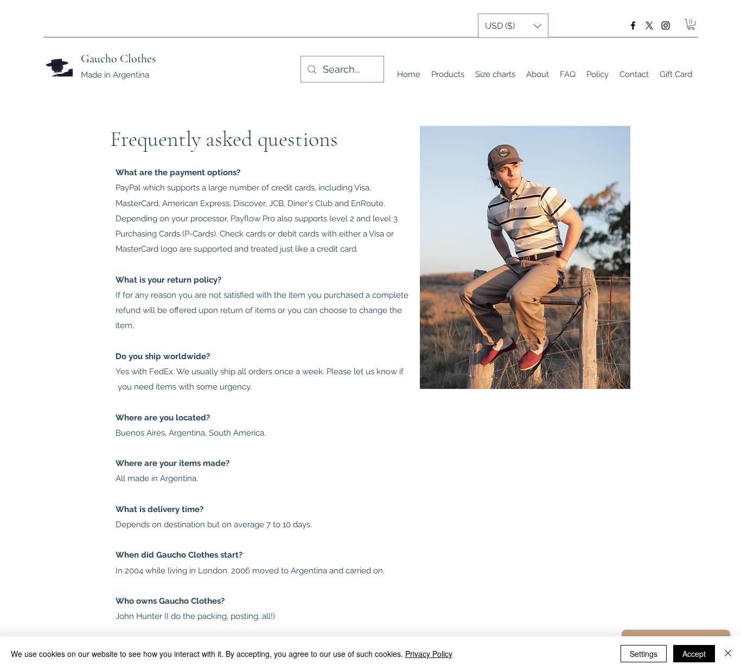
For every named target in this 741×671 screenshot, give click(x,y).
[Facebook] (633, 25)
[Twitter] (649, 25)
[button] (691, 24)
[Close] (727, 653)
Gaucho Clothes (118, 59)
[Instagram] (665, 25)
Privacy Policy (428, 653)
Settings (643, 653)
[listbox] (513, 26)
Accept (694, 653)
